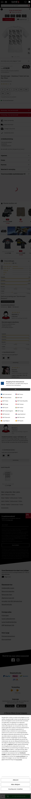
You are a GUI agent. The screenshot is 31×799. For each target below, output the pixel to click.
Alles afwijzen (15, 784)
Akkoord (15, 780)
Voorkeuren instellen (15, 789)
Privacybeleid (18, 759)
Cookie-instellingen (20, 756)
